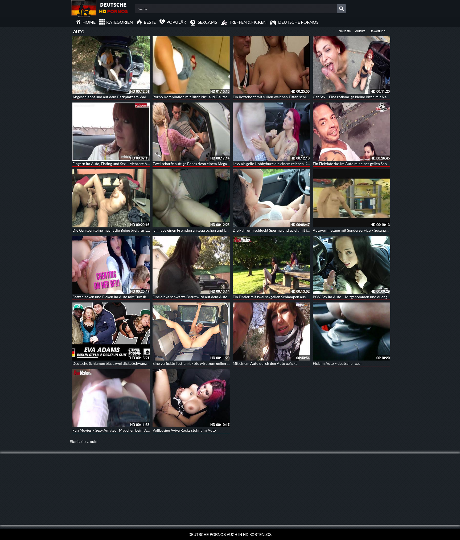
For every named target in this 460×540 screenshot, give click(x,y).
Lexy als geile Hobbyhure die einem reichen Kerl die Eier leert (283, 163)
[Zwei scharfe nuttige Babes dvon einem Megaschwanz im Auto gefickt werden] (191, 132)
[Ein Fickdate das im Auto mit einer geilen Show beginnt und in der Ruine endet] (351, 132)
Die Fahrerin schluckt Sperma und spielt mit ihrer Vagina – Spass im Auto (293, 230)
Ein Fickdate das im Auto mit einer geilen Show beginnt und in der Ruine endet (377, 163)
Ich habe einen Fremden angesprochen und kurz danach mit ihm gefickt (211, 230)
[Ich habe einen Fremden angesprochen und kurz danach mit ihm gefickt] (191, 198)
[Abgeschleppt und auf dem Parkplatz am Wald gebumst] (111, 65)
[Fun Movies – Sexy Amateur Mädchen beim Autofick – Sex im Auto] (111, 398)
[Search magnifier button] (341, 8)
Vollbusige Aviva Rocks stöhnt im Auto (184, 430)
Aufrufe (360, 30)
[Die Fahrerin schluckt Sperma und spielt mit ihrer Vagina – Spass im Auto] (271, 198)
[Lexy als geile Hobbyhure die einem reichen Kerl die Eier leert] (271, 132)
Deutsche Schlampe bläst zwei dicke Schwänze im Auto (117, 363)
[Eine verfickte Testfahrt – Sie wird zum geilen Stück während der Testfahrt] (191, 331)
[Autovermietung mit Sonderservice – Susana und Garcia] (351, 198)
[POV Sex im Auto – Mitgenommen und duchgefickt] (351, 265)
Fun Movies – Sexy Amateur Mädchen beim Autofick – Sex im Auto (127, 430)
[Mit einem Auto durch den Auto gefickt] (271, 331)
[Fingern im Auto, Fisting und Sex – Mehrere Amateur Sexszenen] (111, 132)
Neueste (345, 30)
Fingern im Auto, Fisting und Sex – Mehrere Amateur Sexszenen (124, 163)
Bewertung (377, 30)
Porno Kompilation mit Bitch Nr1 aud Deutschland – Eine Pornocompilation (216, 97)
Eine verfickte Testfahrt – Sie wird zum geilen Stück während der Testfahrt (213, 363)
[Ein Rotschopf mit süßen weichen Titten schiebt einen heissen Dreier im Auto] (271, 65)
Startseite (78, 441)
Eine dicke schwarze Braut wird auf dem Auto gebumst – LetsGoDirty (209, 296)
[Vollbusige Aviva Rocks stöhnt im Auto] (191, 398)
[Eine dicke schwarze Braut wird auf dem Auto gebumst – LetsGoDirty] (191, 265)
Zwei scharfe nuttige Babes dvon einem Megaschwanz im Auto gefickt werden (216, 163)
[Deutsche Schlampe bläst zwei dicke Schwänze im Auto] (111, 331)
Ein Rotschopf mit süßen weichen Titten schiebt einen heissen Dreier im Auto (296, 97)
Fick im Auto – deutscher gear (337, 363)
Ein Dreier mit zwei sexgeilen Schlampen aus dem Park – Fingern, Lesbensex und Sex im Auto (309, 296)
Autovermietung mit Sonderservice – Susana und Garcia (359, 230)
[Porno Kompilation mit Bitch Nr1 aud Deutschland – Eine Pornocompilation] (191, 65)
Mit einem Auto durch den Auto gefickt (265, 363)
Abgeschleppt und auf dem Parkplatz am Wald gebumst (117, 97)
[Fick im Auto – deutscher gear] (351, 331)
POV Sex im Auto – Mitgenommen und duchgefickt (354, 296)
